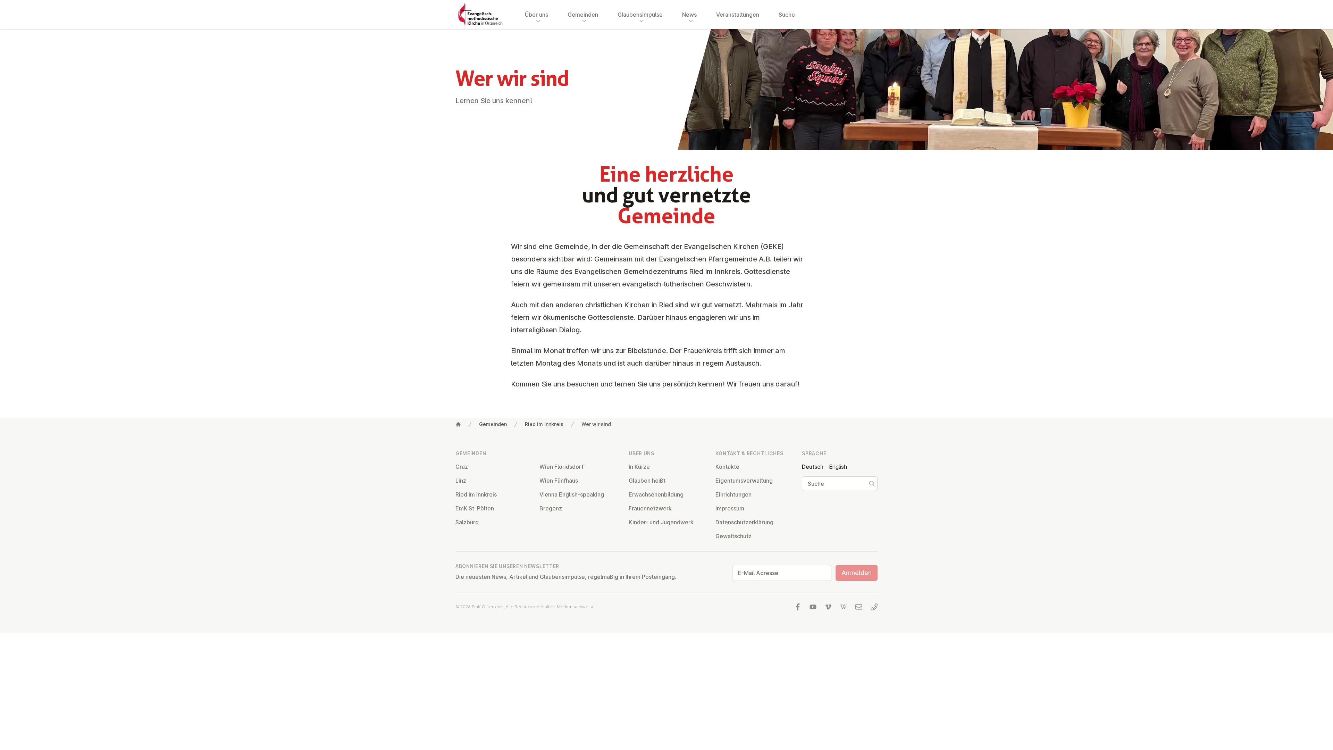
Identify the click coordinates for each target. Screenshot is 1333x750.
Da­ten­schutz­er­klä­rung (744, 522)
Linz (460, 480)
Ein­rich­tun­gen (733, 494)
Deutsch (812, 466)
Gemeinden (493, 424)
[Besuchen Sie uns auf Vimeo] (828, 606)
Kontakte (727, 466)
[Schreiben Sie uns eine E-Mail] (858, 606)
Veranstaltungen (737, 14)
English (838, 466)
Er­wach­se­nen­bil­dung (656, 494)
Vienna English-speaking (571, 494)
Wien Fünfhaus (558, 480)
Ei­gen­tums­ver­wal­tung (744, 480)
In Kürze (639, 466)
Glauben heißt (647, 480)
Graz (461, 466)
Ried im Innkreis (544, 424)
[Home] (458, 424)
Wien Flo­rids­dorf (561, 466)
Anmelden (856, 572)
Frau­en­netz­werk (650, 508)
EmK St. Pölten (474, 508)
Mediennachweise (576, 606)
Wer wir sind (596, 424)
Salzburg (467, 522)
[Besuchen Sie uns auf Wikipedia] (843, 606)
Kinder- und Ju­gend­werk (661, 522)
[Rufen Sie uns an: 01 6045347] (874, 606)
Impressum (729, 508)
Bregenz (550, 508)
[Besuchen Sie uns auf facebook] (797, 606)
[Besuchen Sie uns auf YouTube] (813, 606)
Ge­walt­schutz (733, 536)
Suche (787, 14)
